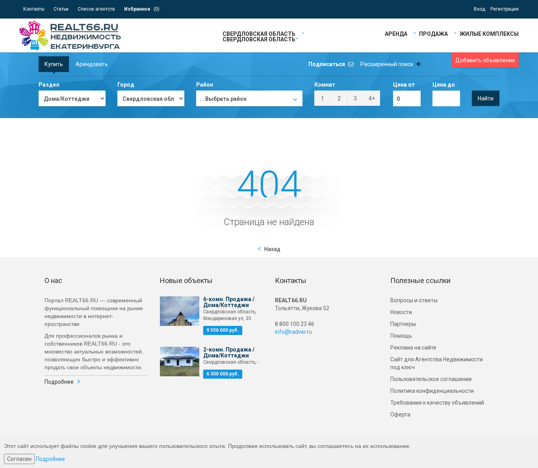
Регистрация (504, 9)
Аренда (396, 33)
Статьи (61, 9)
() (142, 9)
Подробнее (59, 382)
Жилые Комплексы (489, 33)
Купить (54, 64)
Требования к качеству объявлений (437, 403)
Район (204, 84)
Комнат (324, 84)
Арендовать (92, 64)
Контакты (34, 9)
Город (125, 84)
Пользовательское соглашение (431, 379)
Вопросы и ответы (414, 300)
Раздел (49, 84)
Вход (479, 9)
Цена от (404, 84)
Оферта (400, 414)
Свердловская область (259, 33)
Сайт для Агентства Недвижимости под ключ (436, 363)
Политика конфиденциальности (432, 391)
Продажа (433, 33)
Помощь (401, 336)
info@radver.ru (293, 332)
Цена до (443, 84)
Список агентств (96, 9)
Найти (485, 98)
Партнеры (403, 324)
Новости (401, 312)
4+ (372, 98)
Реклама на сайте (413, 347)
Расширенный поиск (387, 64)
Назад (272, 249)
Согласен (19, 459)
